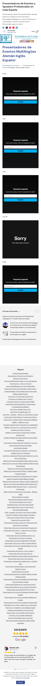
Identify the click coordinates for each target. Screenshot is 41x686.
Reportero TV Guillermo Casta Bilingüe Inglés (20, 608)
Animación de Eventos (20, 379)
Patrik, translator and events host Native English (20, 512)
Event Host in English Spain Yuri (20, 412)
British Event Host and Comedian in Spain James (20, 389)
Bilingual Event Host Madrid (23, 386)
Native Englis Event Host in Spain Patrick (20, 507)
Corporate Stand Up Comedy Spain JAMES (20, 402)
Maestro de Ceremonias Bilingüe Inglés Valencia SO (20, 484)
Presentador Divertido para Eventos (20, 554)
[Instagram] (10, 28)
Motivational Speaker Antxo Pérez (20, 502)
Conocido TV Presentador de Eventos (20, 397)
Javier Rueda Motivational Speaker (20, 446)
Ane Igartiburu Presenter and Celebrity (20, 376)
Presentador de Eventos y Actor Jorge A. (20, 551)
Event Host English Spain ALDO (20, 409)
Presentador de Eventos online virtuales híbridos (20, 543)
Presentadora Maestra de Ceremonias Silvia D (20, 585)
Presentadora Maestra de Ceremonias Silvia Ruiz (20, 587)
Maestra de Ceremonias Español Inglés (20, 469)
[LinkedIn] (17, 28)
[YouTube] (13, 28)
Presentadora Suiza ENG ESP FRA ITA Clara (20, 590)
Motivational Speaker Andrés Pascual (20, 500)
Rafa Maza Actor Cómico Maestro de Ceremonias (20, 605)
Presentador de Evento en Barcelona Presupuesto (20, 528)
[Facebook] (3, 28)
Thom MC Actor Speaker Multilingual (20, 615)
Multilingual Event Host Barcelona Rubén (20, 505)
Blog (33, 386)
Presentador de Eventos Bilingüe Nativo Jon (20, 536)
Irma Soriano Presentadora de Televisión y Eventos (20, 443)
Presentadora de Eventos (20, 572)
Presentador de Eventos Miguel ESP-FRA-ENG (20, 541)
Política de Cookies (13, 518)
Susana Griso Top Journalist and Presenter (20, 613)
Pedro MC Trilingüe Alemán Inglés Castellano (20, 515)
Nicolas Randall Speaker (20, 510)
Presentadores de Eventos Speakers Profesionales (20, 603)
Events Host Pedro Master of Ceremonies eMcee (20, 417)
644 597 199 (11, 32)
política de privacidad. (23, 678)
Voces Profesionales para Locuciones (20, 618)
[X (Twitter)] (7, 28)
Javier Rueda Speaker (20, 448)
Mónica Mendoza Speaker (20, 497)
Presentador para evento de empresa (20, 559)
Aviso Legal (10, 386)
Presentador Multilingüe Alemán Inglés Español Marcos (20, 556)
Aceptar (20, 682)
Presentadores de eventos (10, 65)
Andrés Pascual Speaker (20, 373)
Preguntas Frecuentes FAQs (20, 520)
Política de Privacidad (27, 518)
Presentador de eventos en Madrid (20, 538)
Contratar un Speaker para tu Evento (20, 399)
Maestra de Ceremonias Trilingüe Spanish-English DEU (20, 482)
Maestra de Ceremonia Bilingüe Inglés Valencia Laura (20, 461)
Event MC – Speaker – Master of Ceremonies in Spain (20, 415)
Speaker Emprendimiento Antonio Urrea (20, 610)
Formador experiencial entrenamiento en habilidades (20, 425)
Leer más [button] (27, 664)
